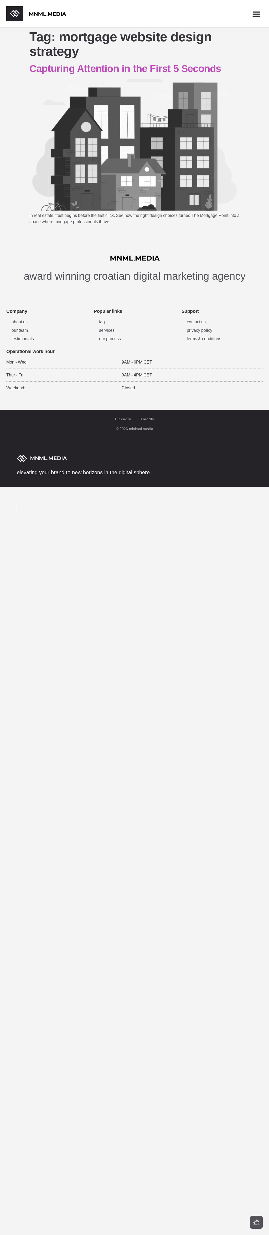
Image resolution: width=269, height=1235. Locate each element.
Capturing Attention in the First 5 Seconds (125, 68)
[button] (256, 14)
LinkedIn (123, 419)
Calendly (146, 419)
